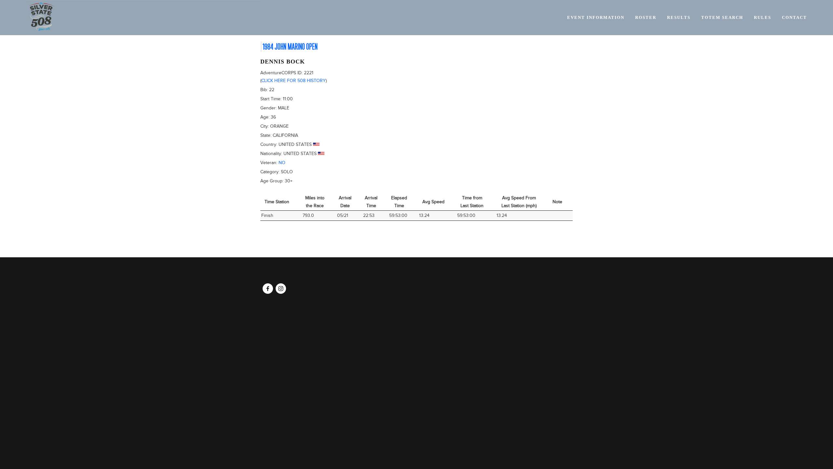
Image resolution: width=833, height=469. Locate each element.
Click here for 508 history (293, 80)
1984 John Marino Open (290, 46)
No (282, 162)
